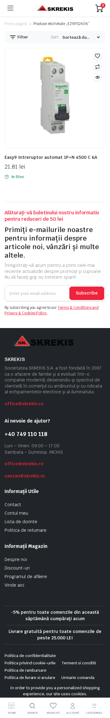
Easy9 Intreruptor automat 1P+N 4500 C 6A (51, 157)
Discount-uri (17, 568)
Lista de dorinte (21, 521)
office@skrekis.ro (24, 403)
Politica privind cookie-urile (30, 663)
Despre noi (16, 559)
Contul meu (16, 513)
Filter (22, 37)
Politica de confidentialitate (30, 655)
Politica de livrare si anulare (30, 677)
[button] (97, 56)
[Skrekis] (54, 8)
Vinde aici (14, 585)
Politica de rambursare (25, 670)
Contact (13, 504)
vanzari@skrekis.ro (25, 476)
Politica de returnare (25, 530)
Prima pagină (16, 23)
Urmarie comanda (77, 677)
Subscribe (87, 293)
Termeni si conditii (79, 663)
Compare (97, 66)
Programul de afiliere (26, 576)
